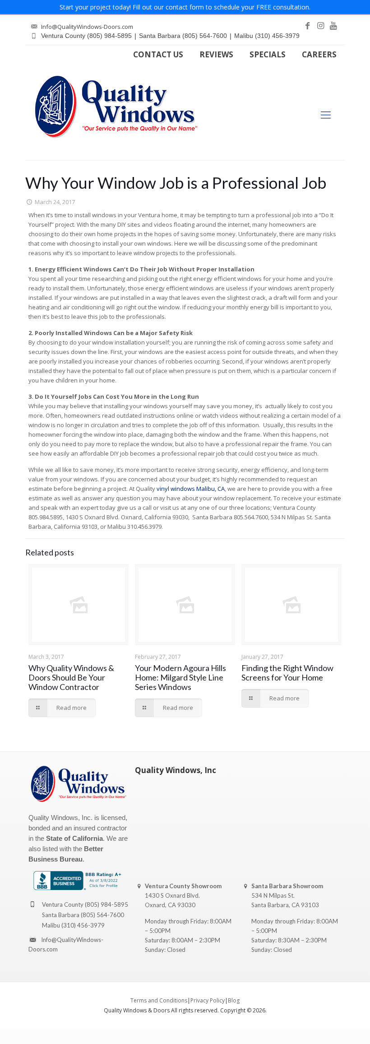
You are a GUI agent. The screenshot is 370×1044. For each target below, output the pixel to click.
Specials (268, 54)
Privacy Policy (207, 1000)
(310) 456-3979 (83, 925)
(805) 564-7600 (102, 914)
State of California (74, 838)
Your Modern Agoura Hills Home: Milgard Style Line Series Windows (180, 677)
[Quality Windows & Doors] (116, 106)
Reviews (216, 54)
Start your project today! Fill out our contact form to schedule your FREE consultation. (185, 7)
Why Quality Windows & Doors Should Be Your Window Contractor (71, 677)
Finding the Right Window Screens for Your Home (287, 672)
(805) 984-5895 (106, 904)
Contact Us (158, 54)
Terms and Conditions (158, 1000)
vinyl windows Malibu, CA (191, 489)
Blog (234, 1000)
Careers (319, 54)
